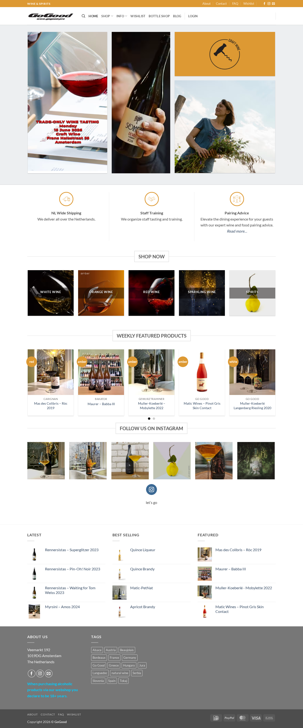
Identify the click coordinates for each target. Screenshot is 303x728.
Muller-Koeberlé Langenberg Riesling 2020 (252, 405)
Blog (177, 16)
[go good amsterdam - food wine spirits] (51, 16)
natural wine (119, 673)
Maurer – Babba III (101, 404)
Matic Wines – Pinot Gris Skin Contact (202, 405)
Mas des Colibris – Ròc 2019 (50, 405)
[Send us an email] (273, 3)
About (206, 3)
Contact (221, 3)
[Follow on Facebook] (264, 3)
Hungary (129, 665)
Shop (105, 16)
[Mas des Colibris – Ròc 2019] (50, 372)
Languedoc (100, 673)
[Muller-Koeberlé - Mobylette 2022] (151, 372)
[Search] (83, 16)
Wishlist (248, 3)
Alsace (97, 650)
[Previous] (36, 372)
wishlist (137, 16)
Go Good (99, 665)
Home (93, 16)
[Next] (266, 372)
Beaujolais (127, 650)
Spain (112, 681)
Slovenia (98, 681)
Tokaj (123, 681)
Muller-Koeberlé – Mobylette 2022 (151, 405)
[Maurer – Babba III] (101, 372)
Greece (114, 665)
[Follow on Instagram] (268, 3)
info (120, 16)
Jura (142, 665)
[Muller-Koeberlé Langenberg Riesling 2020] (252, 372)
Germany (129, 657)
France (114, 657)
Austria (111, 650)
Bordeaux (99, 657)
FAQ (235, 3)
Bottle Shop (159, 16)
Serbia (137, 673)
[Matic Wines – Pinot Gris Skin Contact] (202, 372)
